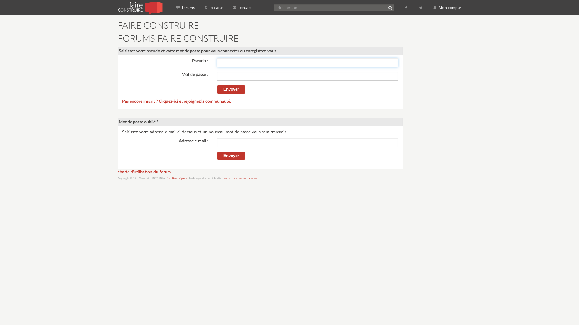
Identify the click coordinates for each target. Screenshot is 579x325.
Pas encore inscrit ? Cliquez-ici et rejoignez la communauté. (176, 101)
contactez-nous (248, 178)
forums (188, 7)
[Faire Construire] (140, 7)
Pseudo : (200, 61)
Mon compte (449, 7)
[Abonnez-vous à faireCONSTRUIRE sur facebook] (406, 7)
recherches (230, 178)
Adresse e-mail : (193, 141)
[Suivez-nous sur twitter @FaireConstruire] (421, 7)
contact (244, 7)
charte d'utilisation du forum (144, 172)
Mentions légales (177, 178)
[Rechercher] (390, 7)
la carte (216, 7)
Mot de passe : (195, 75)
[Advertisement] (436, 111)
